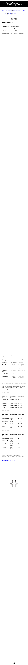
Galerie (23, 10)
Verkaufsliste (8, 10)
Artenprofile (4, 13)
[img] (14, 4)
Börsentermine (16, 10)
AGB (19, 13)
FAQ (9, 13)
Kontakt (14, 13)
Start (3, 10)
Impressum (24, 13)
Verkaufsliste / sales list (8, 460)
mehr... (3, 353)
